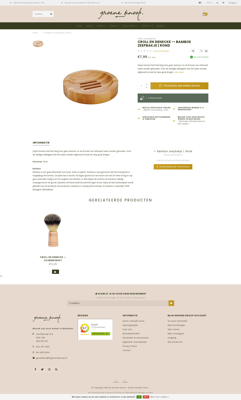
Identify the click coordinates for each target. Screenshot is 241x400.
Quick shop (54, 256)
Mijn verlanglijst (176, 333)
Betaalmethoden (131, 333)
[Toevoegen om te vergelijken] (206, 51)
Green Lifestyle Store (133, 321)
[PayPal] (125, 381)
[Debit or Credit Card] (116, 381)
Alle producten (175, 342)
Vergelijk (172, 337)
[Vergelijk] (217, 3)
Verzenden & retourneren (136, 337)
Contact (127, 350)
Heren (113, 26)
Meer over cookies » (159, 397)
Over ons (127, 329)
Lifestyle (146, 26)
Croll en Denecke (147, 39)
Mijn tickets (174, 329)
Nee (146, 397)
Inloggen (233, 3)
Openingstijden (130, 325)
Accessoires (128, 26)
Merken (161, 26)
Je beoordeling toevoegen (174, 167)
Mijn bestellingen (176, 325)
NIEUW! (89, 26)
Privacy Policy (130, 346)
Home (79, 26)
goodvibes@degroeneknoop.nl (51, 358)
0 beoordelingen (161, 51)
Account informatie (177, 321)
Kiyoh (151, 393)
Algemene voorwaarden (135, 342)
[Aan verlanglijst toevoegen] (201, 51)
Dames (100, 26)
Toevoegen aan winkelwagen (181, 85)
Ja (139, 397)
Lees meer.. (179, 72)
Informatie (41, 142)
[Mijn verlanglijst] (223, 3)
